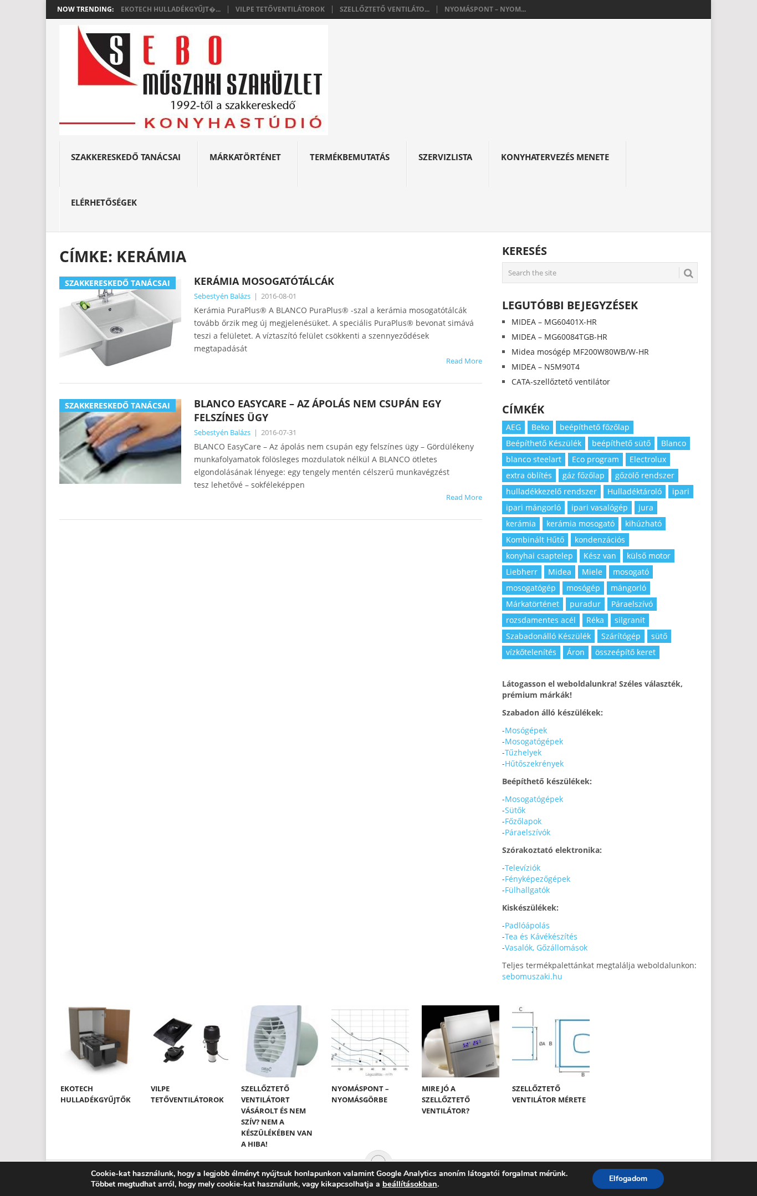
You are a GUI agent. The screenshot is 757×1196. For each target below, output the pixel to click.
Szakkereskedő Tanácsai (126, 156)
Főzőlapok (523, 821)
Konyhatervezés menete (555, 156)
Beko (540, 427)
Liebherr (522, 571)
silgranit (630, 620)
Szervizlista (445, 156)
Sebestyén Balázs (222, 296)
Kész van (600, 555)
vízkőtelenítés (531, 652)
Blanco (673, 443)
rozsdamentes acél (541, 620)
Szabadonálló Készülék (548, 636)
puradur (585, 604)
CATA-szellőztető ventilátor (561, 381)
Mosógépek (526, 730)
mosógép (583, 587)
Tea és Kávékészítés (541, 936)
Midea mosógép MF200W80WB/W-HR (580, 351)
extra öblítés (529, 475)
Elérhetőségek (104, 202)
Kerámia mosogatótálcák (264, 281)
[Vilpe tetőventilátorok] (189, 1041)
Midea (559, 571)
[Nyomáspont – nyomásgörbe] (370, 1041)
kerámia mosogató (580, 523)
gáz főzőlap (583, 475)
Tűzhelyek (523, 752)
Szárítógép (621, 636)
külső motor (649, 555)
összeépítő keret (625, 652)
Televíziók (522, 867)
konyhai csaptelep (539, 555)
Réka (595, 620)
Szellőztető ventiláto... (384, 9)
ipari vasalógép (599, 507)
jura (645, 507)
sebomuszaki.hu (532, 976)
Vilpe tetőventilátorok (280, 9)
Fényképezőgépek (537, 878)
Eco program (595, 459)
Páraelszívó (632, 604)
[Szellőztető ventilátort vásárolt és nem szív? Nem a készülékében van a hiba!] (280, 1041)
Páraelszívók (527, 832)
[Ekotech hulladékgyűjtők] (99, 1041)
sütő (659, 636)
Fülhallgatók (527, 890)
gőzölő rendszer (644, 475)
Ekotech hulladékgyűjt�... (171, 9)
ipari (680, 491)
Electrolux (648, 459)
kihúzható (643, 523)
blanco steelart (533, 459)
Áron (576, 652)
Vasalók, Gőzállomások (546, 947)
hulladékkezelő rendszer (551, 491)
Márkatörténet (245, 156)
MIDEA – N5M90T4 (546, 366)
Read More (464, 361)
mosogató (631, 571)
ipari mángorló (533, 507)
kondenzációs (600, 539)
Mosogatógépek (534, 741)
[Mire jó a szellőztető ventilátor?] (460, 1041)
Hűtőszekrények (534, 763)
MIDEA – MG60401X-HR (554, 321)
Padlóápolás (527, 925)
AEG (513, 427)
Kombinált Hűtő (535, 539)
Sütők (515, 810)
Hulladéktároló (634, 491)
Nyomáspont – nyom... (485, 9)
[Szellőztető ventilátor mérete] (551, 1041)
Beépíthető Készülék (543, 443)
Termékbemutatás (350, 156)
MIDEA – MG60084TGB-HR (559, 336)
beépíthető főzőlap (595, 427)
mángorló (628, 587)
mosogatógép (531, 587)
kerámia (521, 523)
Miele (592, 571)
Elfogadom (628, 1178)
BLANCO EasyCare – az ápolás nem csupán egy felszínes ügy (317, 410)
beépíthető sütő (621, 443)
